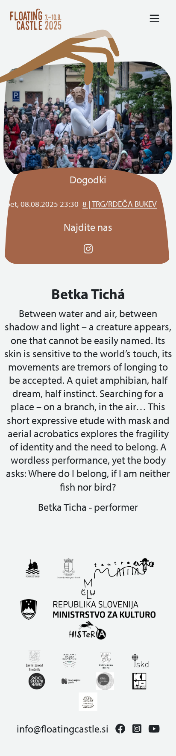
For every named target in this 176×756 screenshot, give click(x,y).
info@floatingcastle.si (63, 729)
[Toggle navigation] (154, 19)
